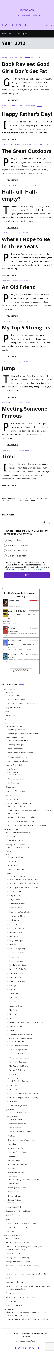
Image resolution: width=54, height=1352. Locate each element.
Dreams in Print (13, 1192)
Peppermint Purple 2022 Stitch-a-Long (23, 1097)
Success (12, 1002)
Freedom (12, 945)
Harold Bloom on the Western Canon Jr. (22, 1140)
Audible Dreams (13, 1184)
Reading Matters (12, 1117)
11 (4, 500)
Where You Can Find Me (16, 699)
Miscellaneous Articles (12, 1200)
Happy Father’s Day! (27, 113)
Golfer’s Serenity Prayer (18, 953)
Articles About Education (17, 806)
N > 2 (8, 1278)
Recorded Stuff (13, 865)
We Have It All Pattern (17, 1070)
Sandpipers (13, 994)
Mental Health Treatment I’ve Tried (20, 753)
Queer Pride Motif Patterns (19, 1058)
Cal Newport (7, 621)
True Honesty (11, 1301)
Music (8, 854)
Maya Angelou (13, 1156)
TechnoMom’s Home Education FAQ (21, 821)
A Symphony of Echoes (18, 654)
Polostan (11, 628)
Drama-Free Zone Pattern (18, 1046)
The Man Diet (10, 1293)
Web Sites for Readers (16, 1173)
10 (46, 498)
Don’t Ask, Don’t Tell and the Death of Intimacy (23, 1266)
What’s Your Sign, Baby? (18, 1106)
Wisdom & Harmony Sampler (20, 1035)
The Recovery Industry (14, 841)
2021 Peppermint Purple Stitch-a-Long (23, 883)
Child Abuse (10, 836)
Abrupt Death (10, 1203)
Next (27, 500)
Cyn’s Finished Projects (16, 876)
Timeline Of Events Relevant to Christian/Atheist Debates (28, 1319)
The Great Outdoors (26, 150)
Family (13, 105)
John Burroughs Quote (17, 965)
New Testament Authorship (18, 1315)
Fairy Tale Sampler (16, 941)
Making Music (13, 861)
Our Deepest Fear (14, 1160)
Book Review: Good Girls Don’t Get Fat (26, 67)
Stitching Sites (13, 1074)
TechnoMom (27, 10)
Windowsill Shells (16, 1026)
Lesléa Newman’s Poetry (17, 1148)
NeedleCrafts (10, 874)
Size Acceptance (16, 57)
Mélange (12, 985)
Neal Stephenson (14, 631)
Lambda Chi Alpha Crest (18, 969)
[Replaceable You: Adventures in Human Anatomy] (5, 646)
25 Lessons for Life (15, 1120)
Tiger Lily (12, 1014)
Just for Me (8, 852)
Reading (5, 57)
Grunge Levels (11, 787)
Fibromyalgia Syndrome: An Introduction (23, 734)
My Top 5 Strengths (26, 327)
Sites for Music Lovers (16, 869)
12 (8, 500)
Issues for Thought (11, 830)
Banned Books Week (13, 1207)
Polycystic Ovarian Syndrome (17, 761)
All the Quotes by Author (17, 1113)
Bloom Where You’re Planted (20, 912)
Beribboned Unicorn (17, 904)
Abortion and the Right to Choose (18, 832)
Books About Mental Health (18, 741)
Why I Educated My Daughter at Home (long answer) (27, 825)
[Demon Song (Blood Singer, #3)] (5, 606)
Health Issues (9, 724)
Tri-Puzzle (13, 1102)
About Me (9, 692)
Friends (6, 720)
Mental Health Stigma (15, 749)
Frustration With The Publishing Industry (21, 1223)
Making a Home (11, 795)
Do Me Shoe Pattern (16, 1042)
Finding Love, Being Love (15, 1270)
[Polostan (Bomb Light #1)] (5, 633)
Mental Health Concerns (15, 738)
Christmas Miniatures (17, 928)
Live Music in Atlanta (15, 857)
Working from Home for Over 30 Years (22, 703)
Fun (10, 145)
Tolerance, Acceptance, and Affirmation (20, 1297)
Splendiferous (14, 998)
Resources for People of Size (18, 847)
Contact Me (8, 712)
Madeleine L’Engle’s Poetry (17, 1152)
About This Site (9, 690)
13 (13, 500)
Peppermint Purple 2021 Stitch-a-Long (23, 1093)
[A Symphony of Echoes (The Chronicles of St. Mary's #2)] (5, 659)
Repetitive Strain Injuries (14, 765)
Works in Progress (14, 1078)
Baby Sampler (14, 900)
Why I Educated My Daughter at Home (20, 803)
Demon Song (13, 601)
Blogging (5, 105)
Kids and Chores (14, 775)
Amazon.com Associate (17, 1124)
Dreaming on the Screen (17, 1188)
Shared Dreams (11, 1177)
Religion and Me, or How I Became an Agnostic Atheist (26, 1312)
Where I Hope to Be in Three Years (26, 243)
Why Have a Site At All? (14, 707)
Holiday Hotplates (16, 961)
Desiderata (11, 1136)
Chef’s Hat (13, 924)
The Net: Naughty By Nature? (17, 1227)
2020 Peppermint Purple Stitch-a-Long (23, 879)
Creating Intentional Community (17, 1258)
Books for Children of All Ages (19, 1132)
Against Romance (12, 1238)
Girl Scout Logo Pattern (18, 1050)
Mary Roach (13, 647)
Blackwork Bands (15, 908)
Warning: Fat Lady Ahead (15, 845)
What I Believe (9, 1309)
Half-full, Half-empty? (19, 195)
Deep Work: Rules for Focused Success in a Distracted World (21, 614)
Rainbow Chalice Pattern (18, 1062)
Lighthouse (13, 1089)
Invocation (12, 1144)
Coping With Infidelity (14, 1254)
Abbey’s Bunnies (15, 891)
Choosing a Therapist (16, 745)
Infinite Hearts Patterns (17, 1054)
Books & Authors (14, 1128)
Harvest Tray (14, 957)
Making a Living (13, 695)
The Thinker (13, 1010)
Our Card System (12, 799)
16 (21, 500)
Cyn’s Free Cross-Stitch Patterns (20, 1039)
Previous (11, 498)
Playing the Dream (14, 1196)
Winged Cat (13, 1031)
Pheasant (12, 990)
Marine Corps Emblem (17, 981)
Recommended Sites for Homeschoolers (23, 817)
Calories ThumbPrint (16, 916)
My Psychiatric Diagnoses (17, 757)
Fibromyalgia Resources (16, 730)
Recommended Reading (14, 1282)
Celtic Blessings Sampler (18, 1081)
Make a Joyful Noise (16, 973)
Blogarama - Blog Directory (27, 1341)
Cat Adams (12, 604)
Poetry (15, 185)
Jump (8, 368)
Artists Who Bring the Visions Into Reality (23, 1180)
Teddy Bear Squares (16, 1006)
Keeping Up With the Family (16, 791)
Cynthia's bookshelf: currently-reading (20, 595)
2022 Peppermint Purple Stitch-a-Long (23, 887)
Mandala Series (15, 977)
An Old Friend (19, 286)
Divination (9, 1219)
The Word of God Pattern (18, 1066)
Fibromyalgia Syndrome (14, 727)
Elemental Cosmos (16, 932)
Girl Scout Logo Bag (17, 949)
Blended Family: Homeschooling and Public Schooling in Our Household (29, 811)
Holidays (21, 105)
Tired (8, 456)
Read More (12, 100)
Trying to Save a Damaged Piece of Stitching (26, 1022)
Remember (11, 1169)
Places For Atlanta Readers (17, 1165)
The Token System (14, 783)
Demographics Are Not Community (19, 1262)
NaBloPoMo (30, 105)
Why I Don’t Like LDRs (14, 1305)
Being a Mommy (12, 772)
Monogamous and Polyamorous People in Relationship (26, 1274)
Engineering (13, 937)
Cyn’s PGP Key (9, 716)
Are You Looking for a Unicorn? (18, 1243)
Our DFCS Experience (16, 779)
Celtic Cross (14, 920)
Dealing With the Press (14, 1215)
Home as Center (10, 769)
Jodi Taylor (12, 657)
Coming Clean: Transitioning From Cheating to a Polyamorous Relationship (24, 1248)
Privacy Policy (9, 1232)
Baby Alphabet (14, 896)
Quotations (10, 1110)
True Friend (13, 1018)
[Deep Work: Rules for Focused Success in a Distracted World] (5, 616)
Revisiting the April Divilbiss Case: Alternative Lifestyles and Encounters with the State (28, 1287)
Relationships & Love (12, 1236)
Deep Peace (13, 1085)
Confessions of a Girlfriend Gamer (18, 1211)
